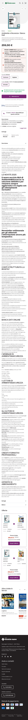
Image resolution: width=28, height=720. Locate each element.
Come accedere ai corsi (7, 676)
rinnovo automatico (18, 81)
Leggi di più (23, 128)
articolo (23, 478)
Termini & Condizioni (6, 669)
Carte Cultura (4, 664)
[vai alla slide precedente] (20, 589)
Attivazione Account (6, 679)
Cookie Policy (19, 715)
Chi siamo (4, 666)
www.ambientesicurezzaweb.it (15, 345)
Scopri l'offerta (14, 543)
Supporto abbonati (6, 671)
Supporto (3, 715)
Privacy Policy (11, 715)
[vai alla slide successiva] (24, 589)
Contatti (3, 674)
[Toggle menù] (3, 3)
